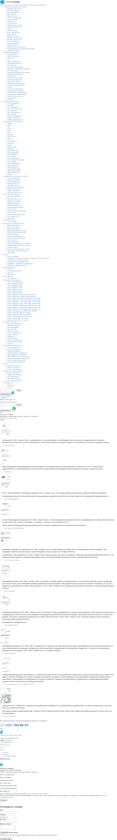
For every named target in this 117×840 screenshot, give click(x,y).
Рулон (9, 145)
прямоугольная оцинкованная (16, 85)
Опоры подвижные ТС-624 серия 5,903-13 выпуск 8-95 (23, 300)
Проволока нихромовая (14, 200)
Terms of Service (40, 793)
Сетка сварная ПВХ (13, 216)
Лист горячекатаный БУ (14, 271)
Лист (8, 127)
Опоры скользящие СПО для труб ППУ (19, 313)
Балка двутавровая (13, 12)
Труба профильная (13, 172)
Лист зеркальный (12, 154)
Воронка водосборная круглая (16, 232)
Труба (9, 130)
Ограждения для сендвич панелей (17, 260)
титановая (10, 100)
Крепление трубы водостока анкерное (18, 243)
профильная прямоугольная (15, 83)
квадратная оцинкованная (15, 74)
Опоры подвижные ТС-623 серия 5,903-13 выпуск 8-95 (23, 298)
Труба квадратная (12, 167)
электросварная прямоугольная (17, 94)
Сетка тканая (11, 218)
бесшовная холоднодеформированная (19, 69)
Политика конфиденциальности (9, 738)
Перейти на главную (6, 418)
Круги (9, 125)
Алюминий (10, 385)
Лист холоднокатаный (13, 112)
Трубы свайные (12, 98)
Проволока (10, 143)
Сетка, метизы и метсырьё (12, 194)
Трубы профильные (13, 56)
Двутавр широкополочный (15, 38)
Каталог (2, 5)
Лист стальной (11, 114)
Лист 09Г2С (10, 105)
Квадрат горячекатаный (14, 39)
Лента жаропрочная (13, 178)
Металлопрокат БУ (9, 267)
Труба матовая (11, 147)
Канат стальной (12, 198)
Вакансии (32, 5)
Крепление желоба (13, 242)
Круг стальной (11, 14)
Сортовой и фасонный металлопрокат (15, 7)
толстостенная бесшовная (15, 89)
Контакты (43, 5)
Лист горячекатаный (13, 103)
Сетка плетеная (12, 209)
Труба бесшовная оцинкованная (17, 353)
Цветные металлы (9, 382)
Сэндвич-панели (12, 247)
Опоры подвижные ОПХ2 (14, 291)
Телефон (3, 814)
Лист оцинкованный (13, 107)
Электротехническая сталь (15, 120)
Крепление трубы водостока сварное (18, 245)
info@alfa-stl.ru (4, 398)
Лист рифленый (12, 110)
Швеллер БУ (11, 274)
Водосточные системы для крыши (14, 223)
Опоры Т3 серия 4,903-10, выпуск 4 (18, 318)
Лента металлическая (13, 196)
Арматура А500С (12, 30)
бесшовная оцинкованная (15, 67)
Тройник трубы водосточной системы (18, 249)
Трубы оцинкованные (13, 61)
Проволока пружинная (14, 201)
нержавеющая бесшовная (15, 78)
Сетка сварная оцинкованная (16, 214)
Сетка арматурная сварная (15, 207)
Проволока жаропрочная (14, 192)
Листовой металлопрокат (11, 101)
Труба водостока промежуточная (17, 251)
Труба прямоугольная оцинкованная (18, 356)
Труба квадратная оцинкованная (17, 354)
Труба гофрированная (14, 163)
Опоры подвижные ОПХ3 (14, 293)
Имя (1, 810)
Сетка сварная (11, 161)
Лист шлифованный (13, 158)
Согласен (3, 800)
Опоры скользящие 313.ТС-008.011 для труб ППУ (22, 311)
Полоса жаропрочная (13, 181)
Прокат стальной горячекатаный (13, 371)
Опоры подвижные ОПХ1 (14, 289)
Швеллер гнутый (12, 45)
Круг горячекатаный (13, 41)
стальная (10, 87)
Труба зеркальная (12, 165)
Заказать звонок (5, 394)
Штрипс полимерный (13, 118)
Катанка (9, 28)
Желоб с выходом (12, 234)
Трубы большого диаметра (15, 96)
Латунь (9, 387)
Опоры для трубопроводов (12, 280)
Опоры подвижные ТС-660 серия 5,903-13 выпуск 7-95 (23, 307)
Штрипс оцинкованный (14, 116)
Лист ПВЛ (10, 140)
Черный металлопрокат (11, 322)
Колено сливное (12, 240)
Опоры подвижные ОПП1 (14, 285)
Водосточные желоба (13, 229)
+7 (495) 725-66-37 (5, 396)
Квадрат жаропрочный (14, 189)
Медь (9, 384)
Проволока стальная (13, 205)
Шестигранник (11, 136)
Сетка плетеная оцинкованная (16, 211)
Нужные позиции (5, 824)
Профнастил (11, 21)
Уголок (9, 132)
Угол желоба (11, 252)
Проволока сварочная (13, 203)
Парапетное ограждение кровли (17, 265)
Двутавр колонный (12, 36)
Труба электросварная (14, 171)
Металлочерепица (12, 256)
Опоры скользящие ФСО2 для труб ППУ (19, 316)
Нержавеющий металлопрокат (13, 121)
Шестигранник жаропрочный (15, 187)
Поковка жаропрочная (14, 180)
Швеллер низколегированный (16, 47)
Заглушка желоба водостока (15, 236)
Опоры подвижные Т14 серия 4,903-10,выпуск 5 (21, 296)
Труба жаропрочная (13, 191)
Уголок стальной (12, 23)
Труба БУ (10, 273)
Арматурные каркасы (13, 50)
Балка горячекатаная (13, 32)
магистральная (11, 76)
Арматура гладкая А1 (13, 10)
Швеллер (10, 134)
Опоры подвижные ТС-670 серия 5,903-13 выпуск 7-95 (23, 309)
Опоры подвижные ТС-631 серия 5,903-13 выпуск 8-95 (23, 303)
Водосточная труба (13, 227)
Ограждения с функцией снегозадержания (20, 263)
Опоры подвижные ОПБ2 (14, 283)
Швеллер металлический (14, 25)
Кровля (6, 254)
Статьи (2, 747)
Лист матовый (11, 156)
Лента (9, 138)
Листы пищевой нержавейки (15, 160)
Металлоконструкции (11, 5)
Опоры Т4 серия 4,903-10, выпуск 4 (18, 320)
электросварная (12, 54)
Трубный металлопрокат (11, 52)
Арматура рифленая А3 (14, 8)
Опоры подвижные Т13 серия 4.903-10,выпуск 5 (21, 294)
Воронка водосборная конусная (16, 231)
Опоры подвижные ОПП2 (14, 287)
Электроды (10, 149)
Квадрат (9, 123)
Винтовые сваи (11, 65)
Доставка (37, 5)
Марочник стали (5, 745)
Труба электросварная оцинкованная (18, 358)
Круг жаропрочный (12, 151)
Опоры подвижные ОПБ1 (14, 282)
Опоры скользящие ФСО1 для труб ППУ (19, 314)
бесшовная (10, 58)
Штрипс (9, 174)
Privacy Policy (29, 793)
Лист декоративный (13, 152)
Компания (25, 5)
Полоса (9, 129)
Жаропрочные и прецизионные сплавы (15, 176)
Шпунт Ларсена (8, 276)
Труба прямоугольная (13, 169)
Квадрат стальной (12, 16)
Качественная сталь (10, 220)
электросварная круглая (14, 63)
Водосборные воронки (14, 225)
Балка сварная (11, 34)
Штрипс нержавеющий (14, 369)
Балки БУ (10, 269)
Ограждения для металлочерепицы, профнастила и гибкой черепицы (28, 258)
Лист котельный (12, 222)
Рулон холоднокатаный (14, 18)
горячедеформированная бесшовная (18, 72)
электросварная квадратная (15, 90)
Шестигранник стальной (14, 27)
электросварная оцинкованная (16, 92)
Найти (19, 390)
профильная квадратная (14, 79)
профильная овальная (14, 81)
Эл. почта (3, 819)
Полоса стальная (12, 19)
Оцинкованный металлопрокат (13, 345)
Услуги (20, 5)
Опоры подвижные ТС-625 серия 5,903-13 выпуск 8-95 (23, 302)
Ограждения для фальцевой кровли (18, 262)
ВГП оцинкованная (13, 70)
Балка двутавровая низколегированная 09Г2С (21, 49)
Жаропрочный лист (13, 183)
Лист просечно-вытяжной (14, 109)
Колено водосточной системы (16, 238)
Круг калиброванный (13, 43)
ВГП (8, 59)
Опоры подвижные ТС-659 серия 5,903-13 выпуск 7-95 (23, 305)
